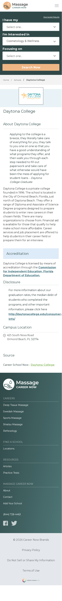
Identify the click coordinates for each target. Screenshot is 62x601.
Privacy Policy (31, 550)
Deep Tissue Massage (15, 405)
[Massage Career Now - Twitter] (14, 523)
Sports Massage (12, 417)
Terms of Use (31, 571)
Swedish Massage (13, 411)
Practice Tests (11, 472)
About (6, 490)
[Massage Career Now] (15, 6)
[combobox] (31, 27)
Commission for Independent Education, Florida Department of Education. (29, 271)
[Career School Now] (31, 581)
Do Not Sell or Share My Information (31, 560)
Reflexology (10, 430)
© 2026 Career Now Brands (31, 540)
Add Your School (12, 503)
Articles (7, 466)
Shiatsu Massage (13, 424)
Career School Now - (29, 364)
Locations (8, 448)
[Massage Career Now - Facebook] (5, 523)
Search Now (31, 67)
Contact (7, 496)
